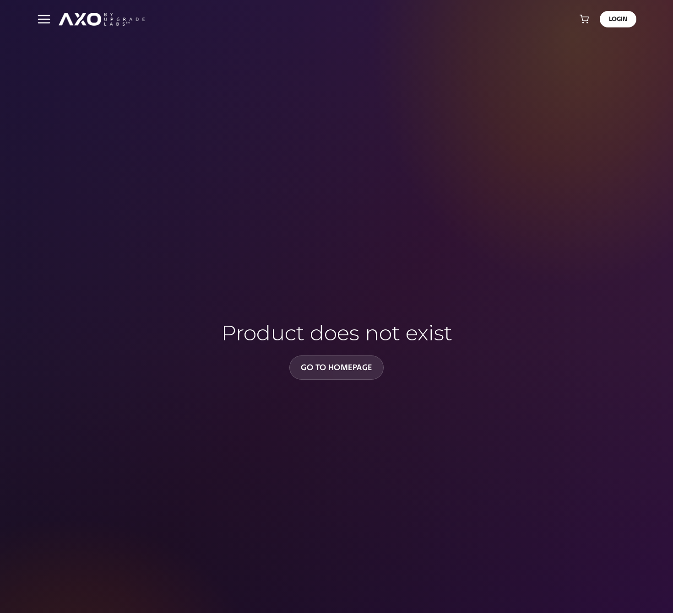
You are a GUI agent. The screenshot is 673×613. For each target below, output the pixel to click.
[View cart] (584, 19)
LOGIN (618, 19)
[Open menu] (44, 19)
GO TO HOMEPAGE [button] (336, 367)
